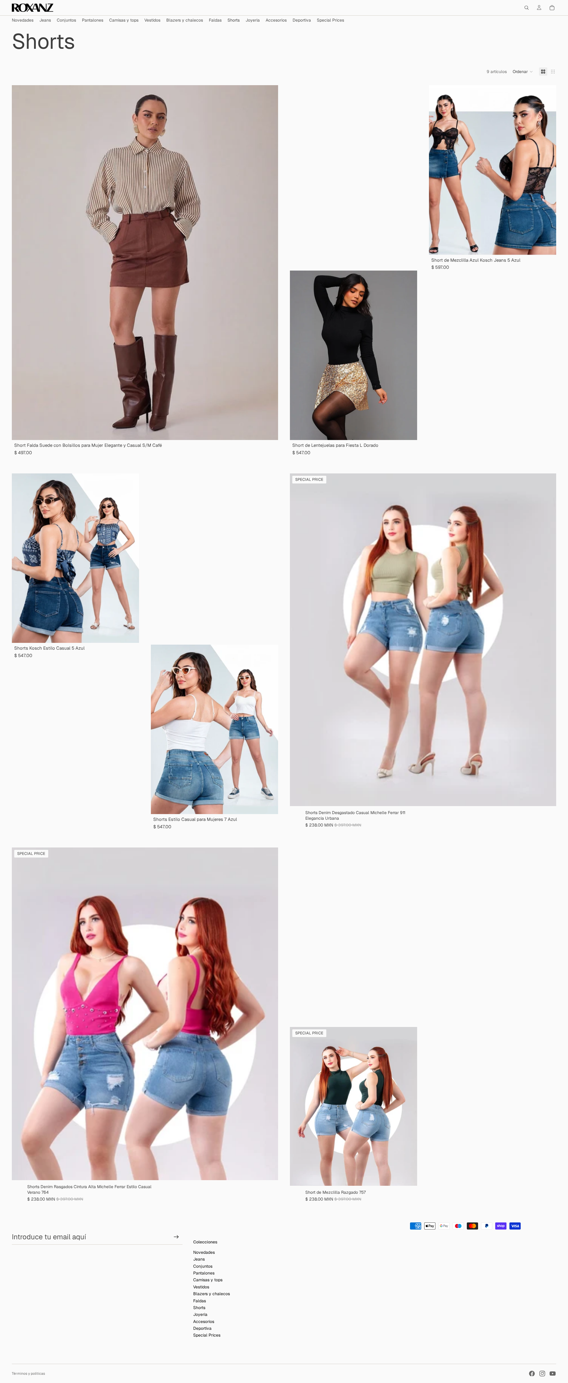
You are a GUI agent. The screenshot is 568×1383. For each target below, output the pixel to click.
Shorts (199, 1307)
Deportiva (202, 1328)
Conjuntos (202, 1266)
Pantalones (203, 1273)
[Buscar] (526, 7)
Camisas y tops (207, 1280)
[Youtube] (552, 1373)
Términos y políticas (28, 1373)
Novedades (204, 1252)
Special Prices (206, 1335)
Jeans (199, 1259)
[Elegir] (547, 797)
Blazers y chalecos (211, 1294)
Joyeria (200, 1314)
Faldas (199, 1300)
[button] (523, 71)
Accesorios (203, 1321)
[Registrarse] (176, 1237)
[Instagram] (542, 1373)
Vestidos (201, 1287)
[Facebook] (531, 1373)
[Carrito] (552, 7)
